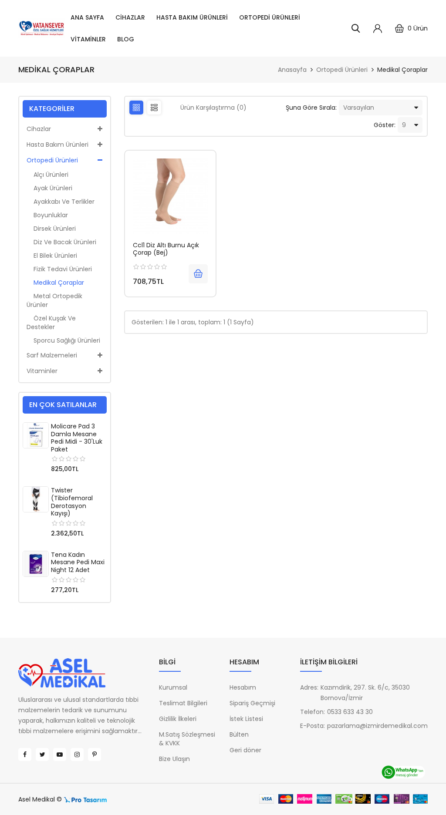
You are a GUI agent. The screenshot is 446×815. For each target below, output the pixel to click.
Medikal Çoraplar (402, 69)
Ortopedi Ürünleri (269, 17)
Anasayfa (292, 69)
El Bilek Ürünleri (52, 255)
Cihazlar (130, 17)
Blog (125, 39)
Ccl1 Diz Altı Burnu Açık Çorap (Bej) (166, 249)
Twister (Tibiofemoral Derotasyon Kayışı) (72, 502)
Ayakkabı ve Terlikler (61, 201)
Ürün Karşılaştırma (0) (213, 107)
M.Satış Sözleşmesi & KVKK (187, 739)
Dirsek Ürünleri (51, 228)
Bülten (239, 734)
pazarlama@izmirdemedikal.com (377, 725)
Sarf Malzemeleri (52, 355)
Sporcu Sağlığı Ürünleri (63, 340)
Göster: (384, 125)
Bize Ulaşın (174, 758)
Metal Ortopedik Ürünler (54, 300)
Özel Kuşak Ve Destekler (51, 322)
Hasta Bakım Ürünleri (192, 17)
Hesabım (243, 687)
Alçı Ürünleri (47, 174)
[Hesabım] (378, 28)
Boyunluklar (47, 215)
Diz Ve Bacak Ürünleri (61, 242)
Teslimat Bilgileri (183, 703)
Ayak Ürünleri (49, 188)
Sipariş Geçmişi (252, 703)
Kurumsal (173, 687)
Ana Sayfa (87, 17)
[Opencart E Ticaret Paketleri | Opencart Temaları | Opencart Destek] (85, 799)
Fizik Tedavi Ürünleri (59, 269)
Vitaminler (88, 39)
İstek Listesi (246, 718)
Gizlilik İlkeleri (177, 718)
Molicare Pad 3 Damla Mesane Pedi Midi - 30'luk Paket (76, 438)
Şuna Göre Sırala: (311, 107)
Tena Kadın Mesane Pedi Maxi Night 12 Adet (78, 562)
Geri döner (245, 750)
